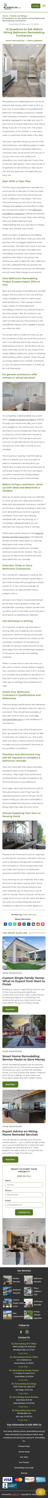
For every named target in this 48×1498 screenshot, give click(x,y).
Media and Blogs (18, 16)
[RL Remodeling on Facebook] (21, 1332)
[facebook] (6, 924)
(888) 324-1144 (24, 1176)
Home (5, 16)
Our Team (24, 1457)
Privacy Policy (24, 1446)
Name (8, 1180)
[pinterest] (20, 924)
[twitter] (10, 924)
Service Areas (24, 1452)
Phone (8, 1190)
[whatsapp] (15, 924)
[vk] (34, 924)
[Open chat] (40, 1491)
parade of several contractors (22, 419)
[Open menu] (44, 6)
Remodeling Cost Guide (24, 1468)
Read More (12, 1009)
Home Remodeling (15, 40)
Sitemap (24, 1473)
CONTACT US (24, 1212)
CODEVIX (15, 1494)
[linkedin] (24, 924)
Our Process (24, 1462)
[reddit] (38, 924)
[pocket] (42, 924)
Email (8, 1200)
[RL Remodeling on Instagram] (27, 1332)
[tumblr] (29, 924)
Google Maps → (24, 1353)
